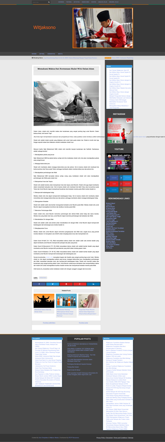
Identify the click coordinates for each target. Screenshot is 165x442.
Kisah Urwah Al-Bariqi (73, 370)
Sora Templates (43, 437)
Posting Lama (83, 323)
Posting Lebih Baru (49, 323)
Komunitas (51, 54)
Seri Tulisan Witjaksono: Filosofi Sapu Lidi (47, 348)
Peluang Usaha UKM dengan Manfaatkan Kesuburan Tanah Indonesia (118, 102)
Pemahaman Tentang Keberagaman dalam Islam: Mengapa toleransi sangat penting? (65, 313)
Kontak (93, 2)
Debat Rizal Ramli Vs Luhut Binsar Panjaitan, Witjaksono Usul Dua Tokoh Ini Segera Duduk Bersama (48, 362)
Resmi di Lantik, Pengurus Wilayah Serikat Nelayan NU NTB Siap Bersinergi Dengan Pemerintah (118, 388)
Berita (60, 54)
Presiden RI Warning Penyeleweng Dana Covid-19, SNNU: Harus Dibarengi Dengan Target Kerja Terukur (47, 352)
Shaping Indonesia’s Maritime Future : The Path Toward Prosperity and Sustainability (81, 355)
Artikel (42, 54)
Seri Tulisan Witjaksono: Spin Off (119, 70)
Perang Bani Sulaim (73, 367)
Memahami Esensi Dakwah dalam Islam (42, 311)
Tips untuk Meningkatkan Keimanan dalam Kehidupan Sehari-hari (79, 360)
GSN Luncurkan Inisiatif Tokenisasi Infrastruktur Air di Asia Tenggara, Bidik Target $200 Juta (82, 373)
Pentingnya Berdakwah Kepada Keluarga (79, 364)
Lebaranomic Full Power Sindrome (45, 366)
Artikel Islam (43, 277)
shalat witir (49, 257)
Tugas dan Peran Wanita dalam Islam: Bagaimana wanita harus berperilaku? (87, 312)
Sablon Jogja (102, 2)
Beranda (61, 2)
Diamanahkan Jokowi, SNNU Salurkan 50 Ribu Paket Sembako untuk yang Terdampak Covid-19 (119, 405)
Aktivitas (77, 2)
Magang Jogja (113, 2)
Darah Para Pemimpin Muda (43, 368)
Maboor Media (54, 437)
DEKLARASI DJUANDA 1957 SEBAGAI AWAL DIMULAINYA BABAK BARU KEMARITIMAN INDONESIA (80, 350)
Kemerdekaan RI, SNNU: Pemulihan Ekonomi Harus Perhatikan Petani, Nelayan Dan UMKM (48, 344)
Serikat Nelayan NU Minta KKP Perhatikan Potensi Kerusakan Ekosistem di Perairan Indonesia (47, 380)
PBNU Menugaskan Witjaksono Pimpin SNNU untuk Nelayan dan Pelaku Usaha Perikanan (117, 419)
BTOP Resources (74, 437)
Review (34, 54)
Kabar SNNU (85, 2)
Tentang (69, 2)
